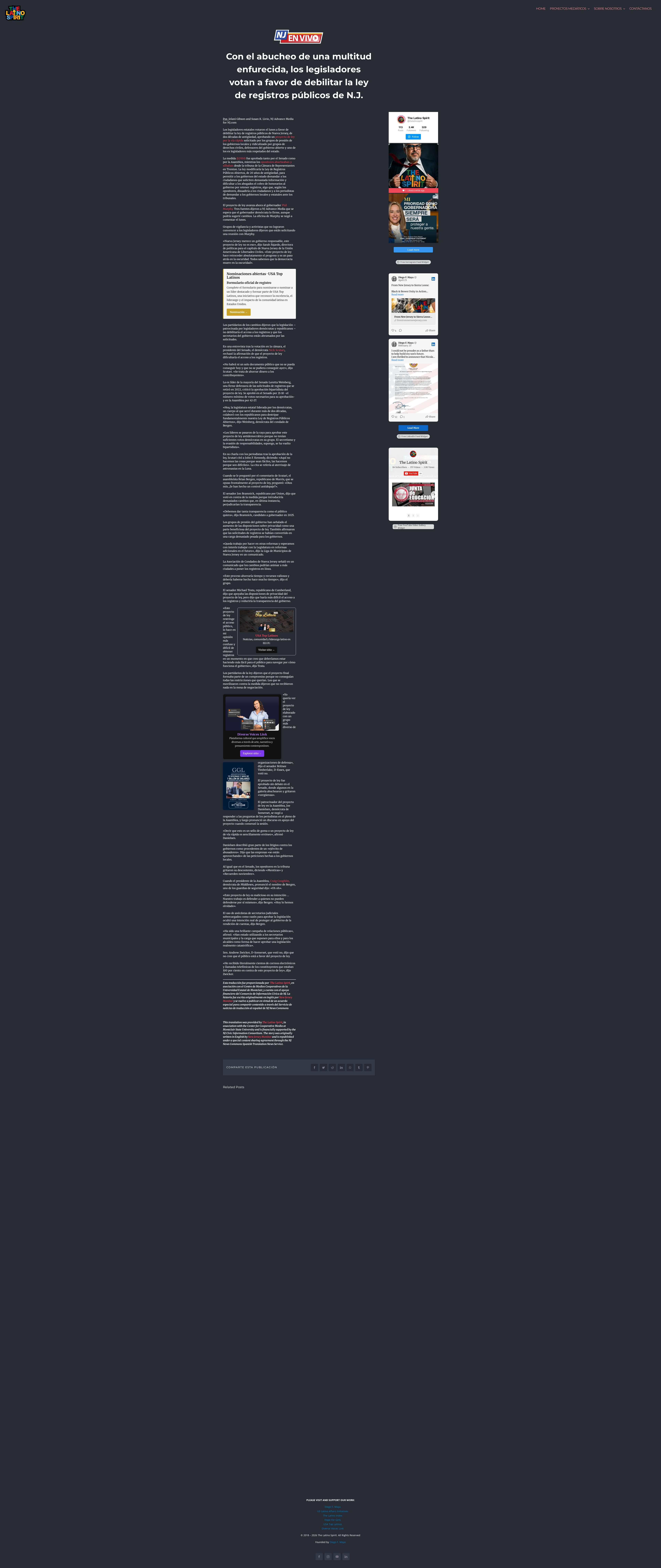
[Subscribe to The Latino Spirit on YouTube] (413, 473)
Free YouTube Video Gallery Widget (412, 526)
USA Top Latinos (332, 1524)
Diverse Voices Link (333, 1528)
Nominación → (239, 312)
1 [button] (408, 515)
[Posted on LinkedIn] (433, 279)
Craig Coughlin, (280, 881)
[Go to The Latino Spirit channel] (413, 453)
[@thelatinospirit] (401, 119)
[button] (392, 494)
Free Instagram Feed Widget (414, 262)
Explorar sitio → (252, 753)
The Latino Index (332, 1515)
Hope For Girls (332, 1519)
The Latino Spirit (280, 982)
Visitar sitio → (266, 649)
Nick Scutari (277, 350)
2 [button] (413, 515)
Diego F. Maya (333, 1506)
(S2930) (241, 158)
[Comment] (399, 331)
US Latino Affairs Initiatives (332, 1511)
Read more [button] (397, 294)
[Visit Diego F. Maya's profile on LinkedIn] (394, 279)
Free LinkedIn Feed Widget (414, 436)
